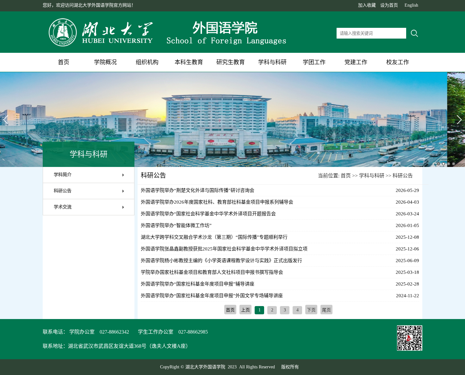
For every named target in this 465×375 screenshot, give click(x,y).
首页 (63, 62)
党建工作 (355, 62)
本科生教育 (189, 62)
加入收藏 (367, 5)
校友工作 (397, 62)
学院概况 (105, 62)
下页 (311, 310)
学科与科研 (272, 62)
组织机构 (147, 62)
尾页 (326, 310)
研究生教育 (230, 62)
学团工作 (314, 62)
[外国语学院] (169, 47)
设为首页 (389, 5)
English (411, 5)
